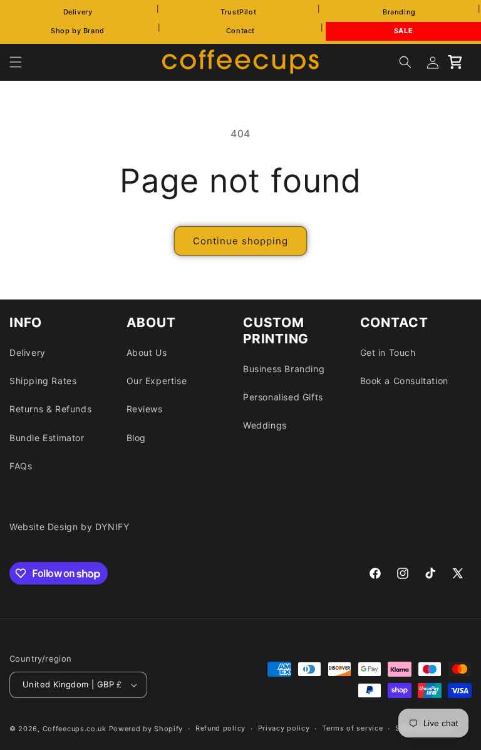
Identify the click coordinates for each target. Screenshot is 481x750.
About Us (147, 352)
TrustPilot (238, 12)
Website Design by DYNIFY (69, 526)
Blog (136, 437)
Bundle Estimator (47, 437)
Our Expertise (157, 380)
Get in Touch (388, 352)
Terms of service (352, 728)
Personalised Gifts (283, 397)
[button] (15, 62)
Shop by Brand (78, 30)
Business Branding (283, 368)
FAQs (20, 466)
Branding (399, 12)
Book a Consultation (404, 380)
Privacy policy (284, 728)
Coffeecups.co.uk (74, 728)
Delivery (78, 12)
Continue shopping (240, 241)
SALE (403, 30)
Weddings (265, 425)
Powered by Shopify (146, 728)
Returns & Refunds (50, 409)
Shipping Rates (42, 380)
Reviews (145, 409)
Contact (240, 30)
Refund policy (220, 728)
